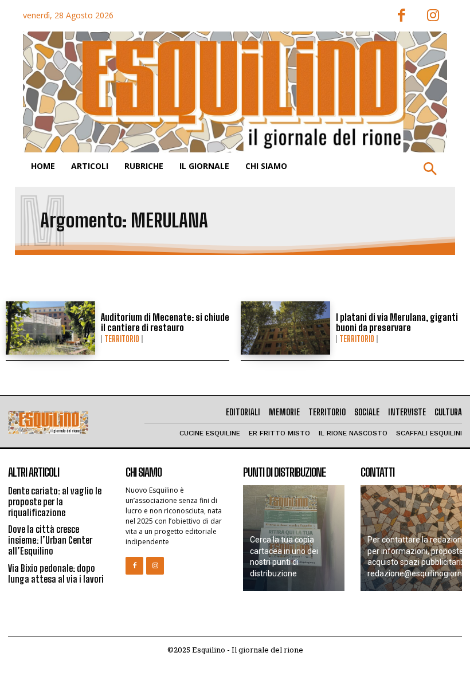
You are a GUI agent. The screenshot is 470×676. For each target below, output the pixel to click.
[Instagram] (432, 16)
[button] (430, 169)
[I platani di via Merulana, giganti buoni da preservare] (285, 328)
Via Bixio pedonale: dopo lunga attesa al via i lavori (56, 573)
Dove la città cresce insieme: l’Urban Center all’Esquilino (50, 540)
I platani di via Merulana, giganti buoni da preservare (397, 322)
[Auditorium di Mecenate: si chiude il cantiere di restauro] (50, 328)
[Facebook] (401, 16)
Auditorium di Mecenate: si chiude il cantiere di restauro (165, 322)
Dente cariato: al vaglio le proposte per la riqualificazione (54, 501)
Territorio (121, 339)
